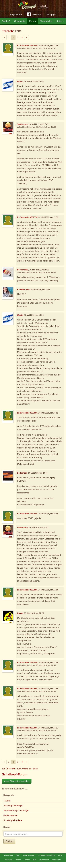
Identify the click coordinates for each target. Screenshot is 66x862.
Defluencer (22, 473)
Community (19, 21)
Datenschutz (44, 860)
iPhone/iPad (8, 855)
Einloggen (51, 14)
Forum (32, 21)
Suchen (9, 841)
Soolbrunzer (22, 124)
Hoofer (20, 613)
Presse (18, 860)
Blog (17, 855)
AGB (34, 860)
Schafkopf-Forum (14, 774)
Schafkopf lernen (28, 855)
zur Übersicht (8, 768)
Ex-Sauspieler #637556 (27, 46)
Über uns (8, 860)
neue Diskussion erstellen (16, 781)
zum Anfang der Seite (27, 768)
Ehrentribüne (46, 21)
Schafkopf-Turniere (12, 820)
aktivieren (36, 14)
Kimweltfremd (23, 289)
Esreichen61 (22, 270)
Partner (27, 860)
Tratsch (7, 31)
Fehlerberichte (10, 815)
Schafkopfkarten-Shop (46, 855)
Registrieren (16, 14)
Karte (60, 855)
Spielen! (6, 21)
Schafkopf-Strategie (13, 805)
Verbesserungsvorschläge (16, 810)
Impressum (56, 860)
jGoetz (20, 81)
